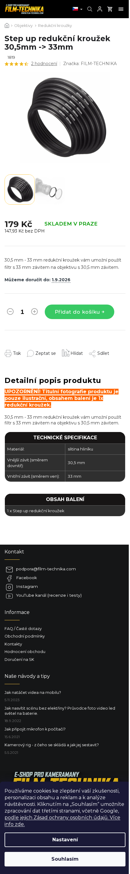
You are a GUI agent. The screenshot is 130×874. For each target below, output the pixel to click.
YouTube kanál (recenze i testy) (49, 595)
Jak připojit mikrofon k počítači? (35, 729)
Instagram (27, 586)
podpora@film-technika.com (46, 568)
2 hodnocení (44, 63)
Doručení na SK (19, 659)
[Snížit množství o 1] (10, 312)
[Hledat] (89, 9)
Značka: (90, 63)
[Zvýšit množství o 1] (34, 312)
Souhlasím (65, 859)
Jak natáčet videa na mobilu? (33, 692)
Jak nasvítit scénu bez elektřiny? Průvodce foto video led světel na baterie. (60, 711)
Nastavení (65, 840)
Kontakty (13, 644)
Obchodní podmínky (25, 636)
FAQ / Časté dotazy (23, 628)
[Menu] (120, 9)
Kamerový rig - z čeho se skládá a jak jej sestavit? (52, 745)
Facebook (26, 577)
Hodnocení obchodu (25, 651)
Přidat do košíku (77, 312)
